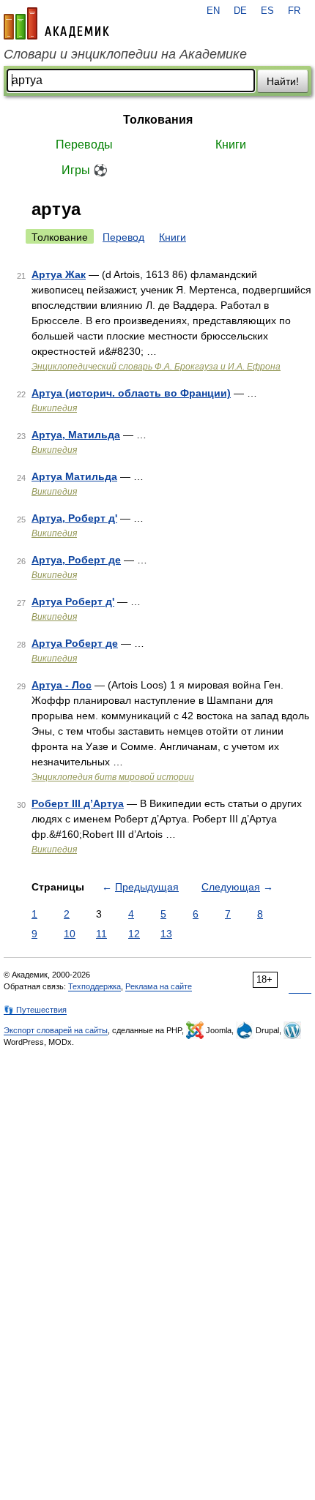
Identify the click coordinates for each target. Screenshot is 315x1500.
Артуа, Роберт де (76, 560)
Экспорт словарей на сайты (56, 1030)
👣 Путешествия (35, 1009)
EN (213, 11)
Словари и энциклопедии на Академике (125, 54)
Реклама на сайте (158, 986)
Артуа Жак (59, 274)
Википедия (54, 408)
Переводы (84, 144)
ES (267, 11)
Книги (230, 144)
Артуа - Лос (62, 685)
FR (294, 11)
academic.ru (56, 23)
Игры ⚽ (85, 170)
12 (134, 934)
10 (69, 934)
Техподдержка (94, 986)
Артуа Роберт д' (73, 601)
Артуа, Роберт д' (74, 518)
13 (166, 934)
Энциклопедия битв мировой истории (113, 777)
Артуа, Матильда (76, 434)
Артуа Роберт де (75, 643)
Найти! (283, 81)
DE (240, 11)
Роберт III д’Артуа (78, 803)
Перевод (123, 237)
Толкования (158, 119)
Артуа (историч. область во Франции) (131, 393)
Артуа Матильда (74, 476)
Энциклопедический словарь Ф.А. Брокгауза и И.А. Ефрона (156, 366)
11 (101, 934)
